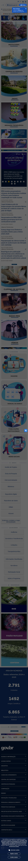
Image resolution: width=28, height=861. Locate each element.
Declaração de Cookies (14, 846)
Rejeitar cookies (14, 853)
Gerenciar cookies (15, 850)
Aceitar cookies (14, 857)
